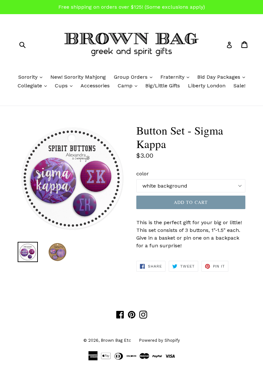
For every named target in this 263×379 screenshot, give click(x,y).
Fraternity (176, 77)
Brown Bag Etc (116, 340)
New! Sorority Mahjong (78, 77)
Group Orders (135, 77)
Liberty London (206, 86)
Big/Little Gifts (162, 86)
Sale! (239, 86)
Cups (65, 85)
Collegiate (34, 85)
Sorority (32, 77)
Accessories (95, 86)
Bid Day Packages (222, 77)
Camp (129, 85)
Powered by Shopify (159, 340)
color (142, 174)
